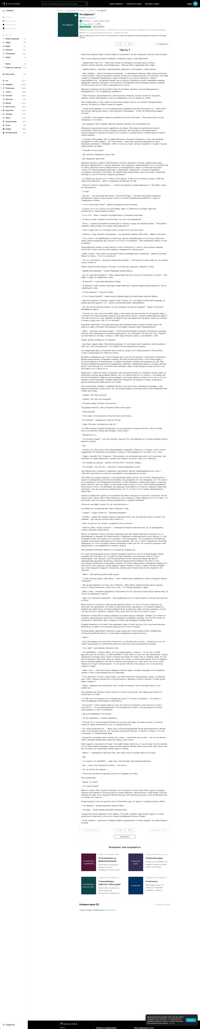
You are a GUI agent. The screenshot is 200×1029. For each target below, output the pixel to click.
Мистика (9, 99)
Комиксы (9, 50)
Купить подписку (116, 4)
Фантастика (10, 107)
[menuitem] (14, 11)
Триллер (9, 114)
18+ (7, 81)
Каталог (62, 1028)
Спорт (8, 125)
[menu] (14, 71)
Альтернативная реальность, (101, 33)
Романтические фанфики (156, 30)
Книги (60, 10)
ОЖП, (87, 33)
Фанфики (141, 30)
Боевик (8, 129)
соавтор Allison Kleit (101, 21)
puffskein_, (87, 21)
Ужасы (8, 92)
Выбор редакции (12, 39)
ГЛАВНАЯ (9, 11)
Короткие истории (120, 33)
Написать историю (134, 4)
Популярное (10, 53)
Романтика (111, 30)
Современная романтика (75, 10)
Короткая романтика (128, 30)
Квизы (8, 64)
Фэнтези (9, 96)
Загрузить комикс (152, 4)
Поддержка (10, 1025)
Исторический (11, 133)
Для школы (10, 74)
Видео (8, 46)
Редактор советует (13, 67)
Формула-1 (91, 18)
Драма (8, 103)
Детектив (9, 110)
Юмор (8, 118)
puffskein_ (91, 10)
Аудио (8, 42)
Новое (8, 57)
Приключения (11, 121)
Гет (118, 30)
